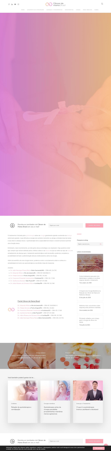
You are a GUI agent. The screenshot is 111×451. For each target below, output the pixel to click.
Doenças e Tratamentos (83, 403)
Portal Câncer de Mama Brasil (29, 301)
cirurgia (42, 235)
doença (69, 235)
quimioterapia (30, 235)
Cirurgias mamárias (49, 403)
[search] (102, 4)
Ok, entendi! (98, 448)
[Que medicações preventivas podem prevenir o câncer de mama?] (83, 356)
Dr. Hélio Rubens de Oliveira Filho (21, 283)
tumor (69, 251)
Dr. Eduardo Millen (16, 273)
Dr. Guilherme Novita (17, 281)
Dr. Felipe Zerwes (16, 276)
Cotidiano (14, 403)
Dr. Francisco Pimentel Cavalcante (21, 278)
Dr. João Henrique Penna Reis (20, 270)
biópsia (47, 251)
